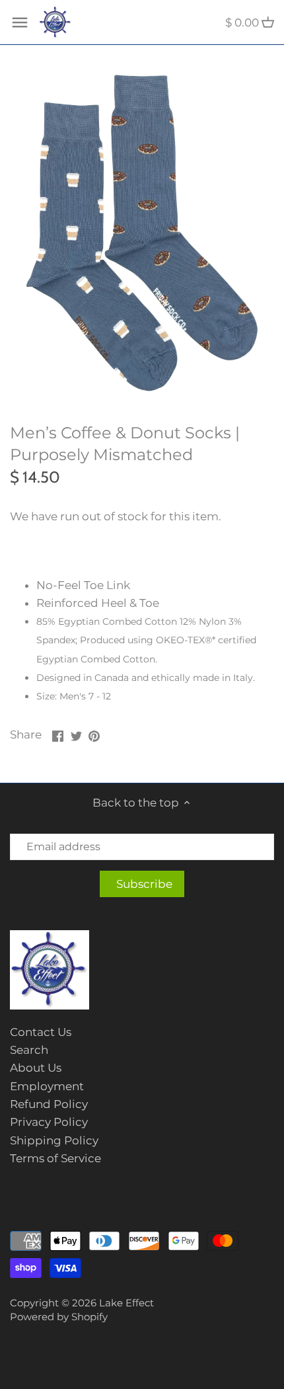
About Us (35, 1067)
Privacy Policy (49, 1122)
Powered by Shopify (59, 1316)
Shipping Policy (54, 1140)
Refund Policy (49, 1104)
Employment (47, 1086)
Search (29, 1049)
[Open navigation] (20, 22)
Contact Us (40, 1032)
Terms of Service (55, 1158)
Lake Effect (126, 1302)
